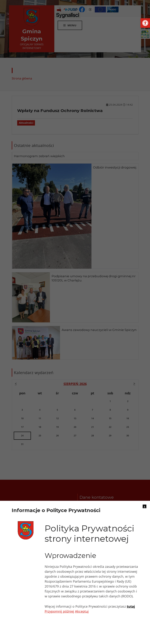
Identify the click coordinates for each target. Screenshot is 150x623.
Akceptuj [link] (82, 611)
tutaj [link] (131, 606)
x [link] (144, 506)
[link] (145, 23)
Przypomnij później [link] (59, 611)
